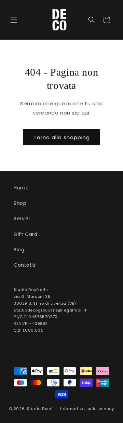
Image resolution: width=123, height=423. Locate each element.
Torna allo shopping (61, 137)
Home (21, 187)
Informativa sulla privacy (87, 408)
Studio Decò (40, 408)
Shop (20, 203)
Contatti (25, 265)
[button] (13, 19)
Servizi (22, 218)
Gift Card (25, 234)
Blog (19, 249)
